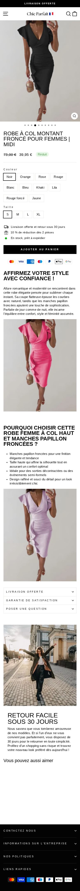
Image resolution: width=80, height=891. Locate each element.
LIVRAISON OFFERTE (24, 591)
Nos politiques (18, 856)
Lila (54, 187)
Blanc (11, 187)
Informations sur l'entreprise (35, 843)
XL (38, 214)
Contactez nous (19, 830)
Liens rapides (17, 869)
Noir (9, 176)
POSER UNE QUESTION (26, 608)
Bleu (25, 187)
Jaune (36, 198)
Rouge (58, 176)
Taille (8, 207)
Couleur (10, 169)
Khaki (40, 187)
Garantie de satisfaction (32, 600)
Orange (25, 176)
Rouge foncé (15, 198)
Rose (42, 176)
